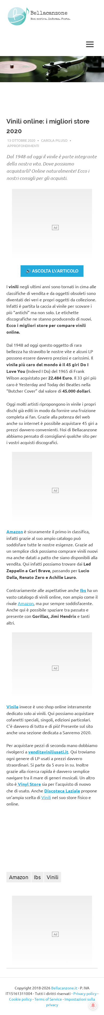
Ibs (83, 590)
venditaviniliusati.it (48, 752)
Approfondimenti (23, 145)
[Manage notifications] (93, 1005)
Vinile (12, 706)
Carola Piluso (54, 140)
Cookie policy (20, 999)
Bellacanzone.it (64, 987)
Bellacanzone (48, 13)
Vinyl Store (29, 784)
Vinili (46, 797)
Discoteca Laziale (62, 790)
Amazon (14, 531)
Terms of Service (48, 999)
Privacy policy (85, 993)
